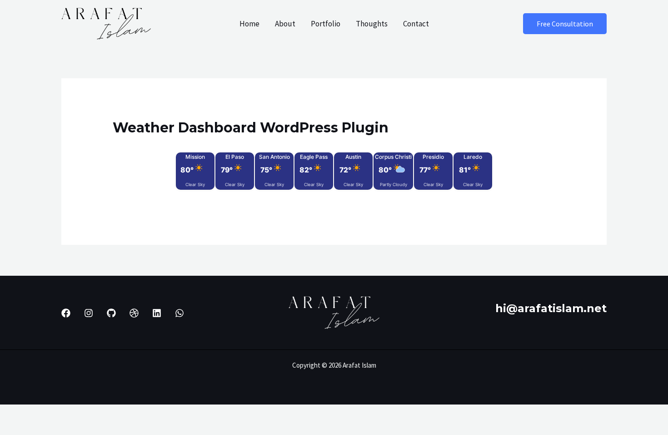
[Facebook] (65, 313)
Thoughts (372, 24)
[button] (565, 23)
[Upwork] (134, 313)
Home (249, 24)
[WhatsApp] (179, 313)
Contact (416, 24)
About (285, 24)
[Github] (111, 313)
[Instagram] (88, 313)
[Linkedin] (156, 313)
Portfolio (325, 24)
